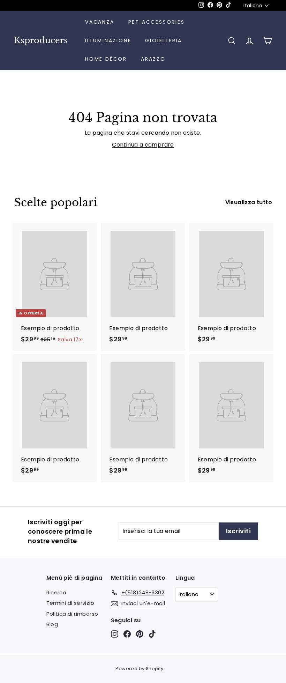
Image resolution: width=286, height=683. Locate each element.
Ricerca (56, 592)
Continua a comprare (143, 145)
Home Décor (106, 58)
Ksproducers (41, 40)
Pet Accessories (156, 21)
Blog (52, 624)
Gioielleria (163, 40)
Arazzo (153, 58)
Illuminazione (108, 40)
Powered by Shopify (139, 668)
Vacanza (99, 21)
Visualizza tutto (248, 202)
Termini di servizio (70, 603)
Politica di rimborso (72, 613)
